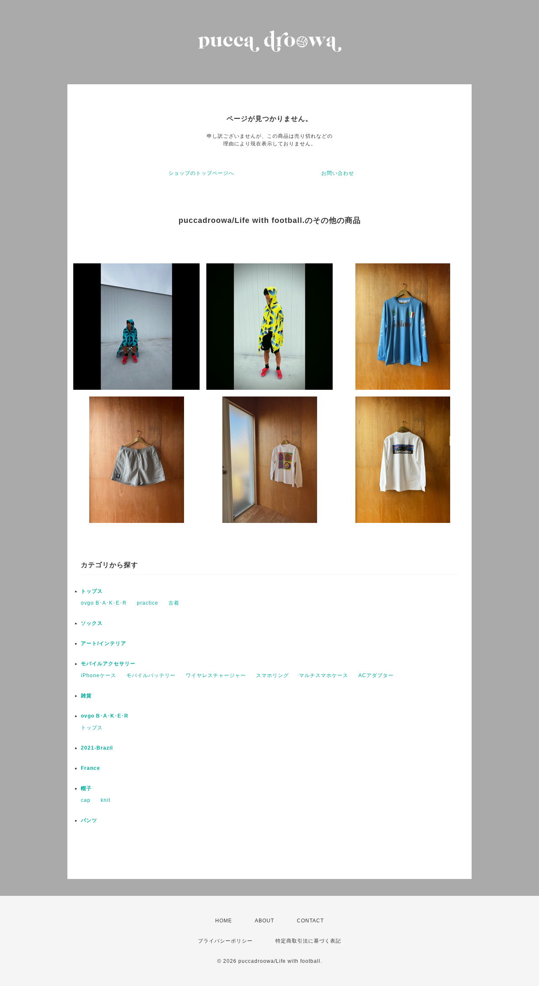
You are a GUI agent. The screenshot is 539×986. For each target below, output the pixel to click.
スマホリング (272, 675)
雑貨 (86, 696)
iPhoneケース (98, 675)
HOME (223, 921)
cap (86, 800)
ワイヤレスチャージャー (216, 675)
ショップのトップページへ (201, 173)
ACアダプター (376, 675)
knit (105, 800)
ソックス (92, 623)
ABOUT (264, 921)
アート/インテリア (103, 643)
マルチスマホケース (323, 675)
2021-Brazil (97, 748)
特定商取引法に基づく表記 (308, 941)
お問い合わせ (337, 173)
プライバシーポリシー (225, 941)
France (90, 768)
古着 (173, 603)
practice (147, 603)
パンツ (89, 820)
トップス (92, 591)
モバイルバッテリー (151, 675)
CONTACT (310, 921)
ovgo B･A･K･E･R (104, 603)
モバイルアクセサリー (108, 664)
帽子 (86, 788)
